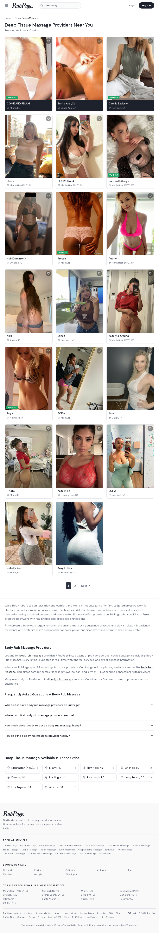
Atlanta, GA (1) (10, 899)
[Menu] (6, 5)
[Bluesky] (129, 913)
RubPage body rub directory (17, 913)
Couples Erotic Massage (40, 853)
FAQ (111, 913)
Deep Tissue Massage (118, 845)
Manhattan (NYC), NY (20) (16, 891)
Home (8, 18)
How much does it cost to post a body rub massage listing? (43, 725)
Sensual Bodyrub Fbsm (70, 845)
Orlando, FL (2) (10, 894)
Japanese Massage (94, 845)
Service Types (87, 913)
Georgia (38, 874)
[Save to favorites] (48, 41)
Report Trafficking (73, 917)
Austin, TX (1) (87, 899)
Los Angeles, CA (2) (129, 891)
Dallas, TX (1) (9, 902)
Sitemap (110, 917)
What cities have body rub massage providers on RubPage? (42, 705)
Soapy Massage (47, 845)
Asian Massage (48, 849)
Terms (32, 917)
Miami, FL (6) (87, 891)
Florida (37, 870)
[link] (28, 108)
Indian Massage (28, 845)
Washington (72, 874)
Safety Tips (8, 917)
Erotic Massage (10, 849)
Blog (118, 913)
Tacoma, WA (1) (128, 899)
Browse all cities (43, 913)
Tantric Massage (87, 853)
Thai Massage (10, 845)
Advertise (101, 913)
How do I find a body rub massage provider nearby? (37, 735)
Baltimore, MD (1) (128, 894)
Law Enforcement (94, 917)
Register (146, 5)
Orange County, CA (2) (53, 894)
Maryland (8, 874)
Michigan (101, 870)
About (57, 913)
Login (132, 5)
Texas (130, 870)
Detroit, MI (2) (88, 894)
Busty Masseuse (67, 849)
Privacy (41, 917)
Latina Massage (29, 849)
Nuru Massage (125, 849)
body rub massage (31, 655)
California (70, 870)
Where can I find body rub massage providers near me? (39, 715)
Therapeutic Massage (14, 853)
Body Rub (110, 849)
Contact (21, 917)
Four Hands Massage (65, 853)
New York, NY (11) (50, 891)
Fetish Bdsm (105, 853)
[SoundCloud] (134, 913)
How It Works (70, 913)
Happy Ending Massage (90, 849)
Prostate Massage (140, 845)
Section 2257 (54, 917)
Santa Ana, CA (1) (50, 899)
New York (7, 870)
